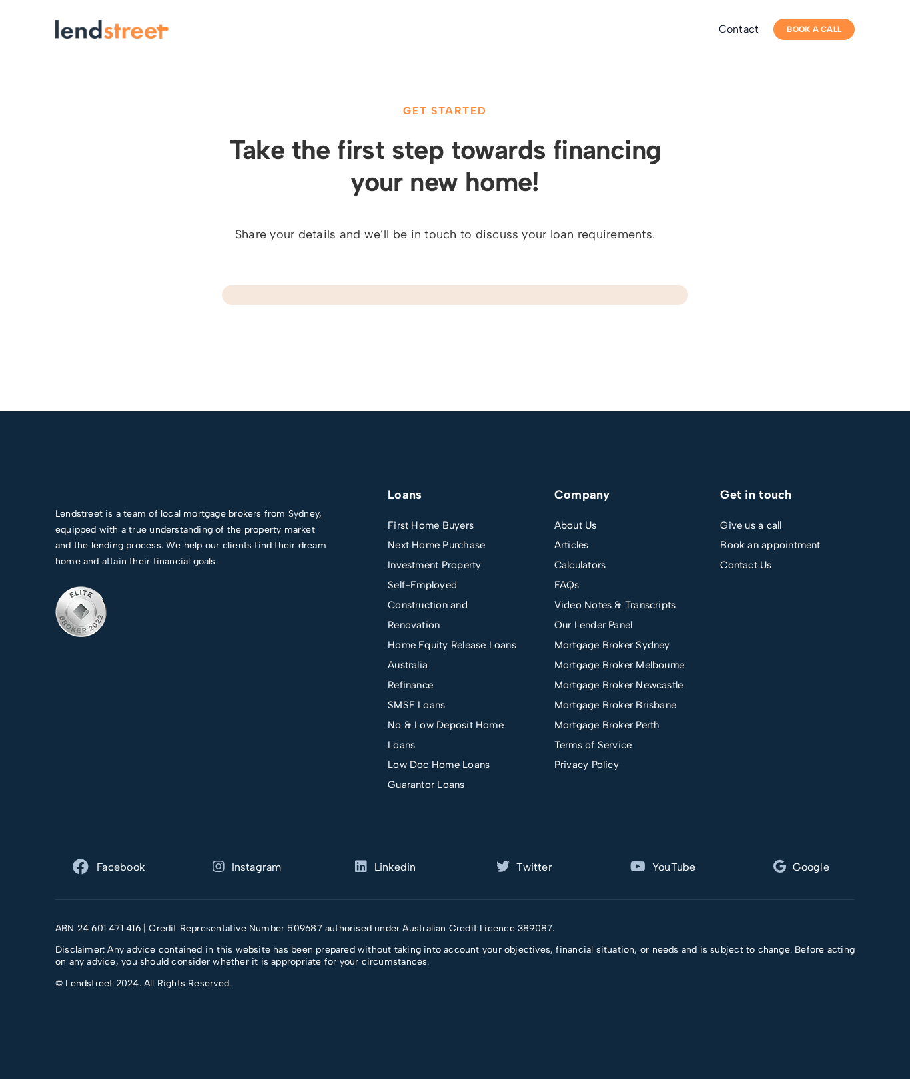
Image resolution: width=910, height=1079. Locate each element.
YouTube (674, 867)
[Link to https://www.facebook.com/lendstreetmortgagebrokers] (81, 867)
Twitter (534, 867)
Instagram (257, 867)
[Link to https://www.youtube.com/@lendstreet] (638, 866)
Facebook (121, 867)
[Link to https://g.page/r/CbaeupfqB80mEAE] (779, 866)
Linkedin (395, 867)
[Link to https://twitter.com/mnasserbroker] (361, 866)
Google (811, 867)
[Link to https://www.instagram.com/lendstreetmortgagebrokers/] (219, 866)
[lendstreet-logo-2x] (112, 25)
